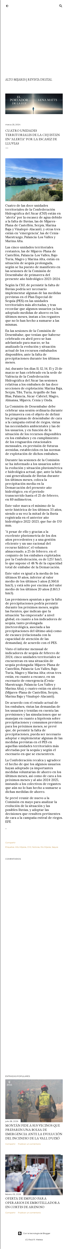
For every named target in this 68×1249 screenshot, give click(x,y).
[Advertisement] (34, 44)
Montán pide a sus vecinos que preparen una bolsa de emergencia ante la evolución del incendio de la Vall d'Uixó (33, 1131)
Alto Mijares (20, 847)
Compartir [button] (10, 842)
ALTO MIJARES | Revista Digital (28, 79)
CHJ (29, 847)
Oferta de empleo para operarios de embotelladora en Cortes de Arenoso (32, 1202)
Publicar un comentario (29, 1144)
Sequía (55, 847)
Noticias (36, 847)
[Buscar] (61, 5)
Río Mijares (46, 847)
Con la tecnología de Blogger (36, 1233)
